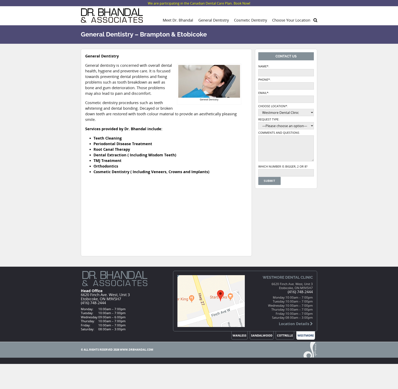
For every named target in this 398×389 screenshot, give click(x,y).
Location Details (294, 323)
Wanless (239, 335)
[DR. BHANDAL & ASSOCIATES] (112, 19)
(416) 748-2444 (93, 302)
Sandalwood (261, 335)
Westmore (305, 335)
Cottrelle (285, 335)
